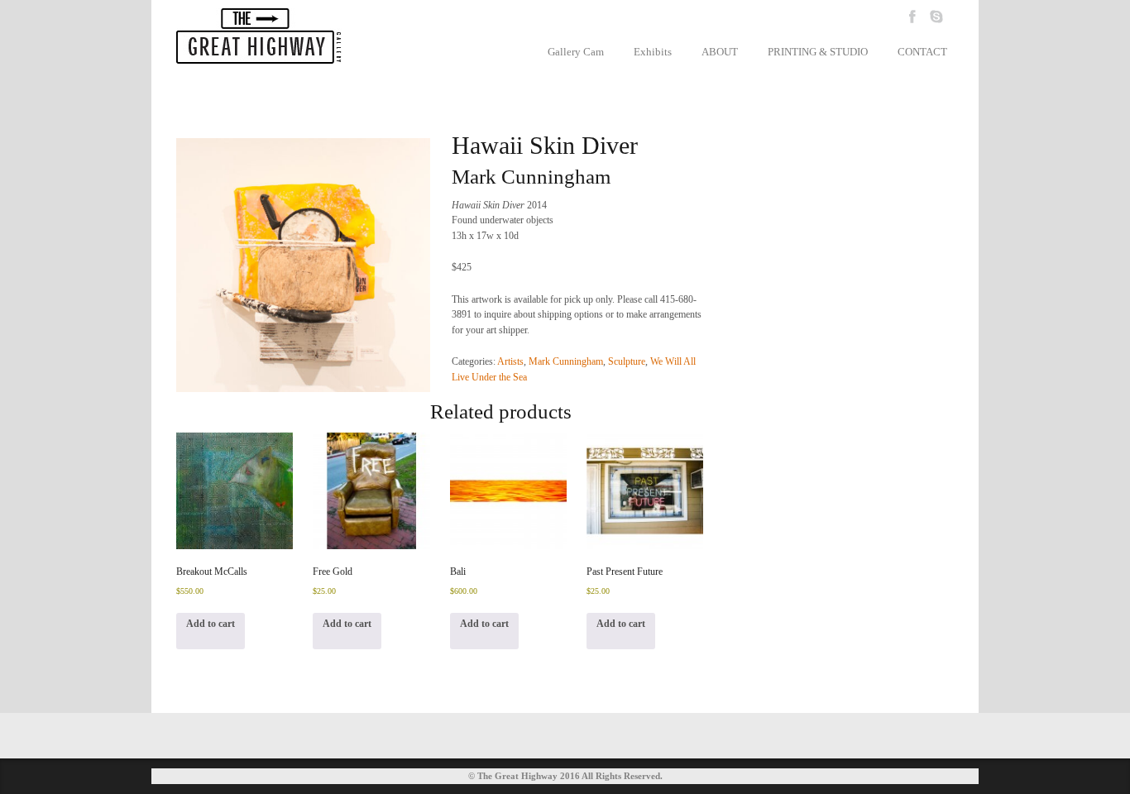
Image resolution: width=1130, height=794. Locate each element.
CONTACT (922, 51)
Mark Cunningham (566, 361)
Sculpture (626, 361)
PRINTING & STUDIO (818, 51)
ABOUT (719, 51)
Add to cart (210, 623)
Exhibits (653, 51)
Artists (510, 361)
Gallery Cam (576, 51)
